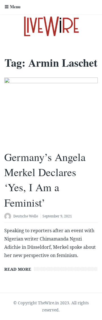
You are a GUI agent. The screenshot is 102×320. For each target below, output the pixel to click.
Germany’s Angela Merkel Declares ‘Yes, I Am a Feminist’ (45, 180)
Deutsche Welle (25, 216)
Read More (17, 269)
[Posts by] (8, 217)
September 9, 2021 (57, 216)
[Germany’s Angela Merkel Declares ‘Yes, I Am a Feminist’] (51, 111)
